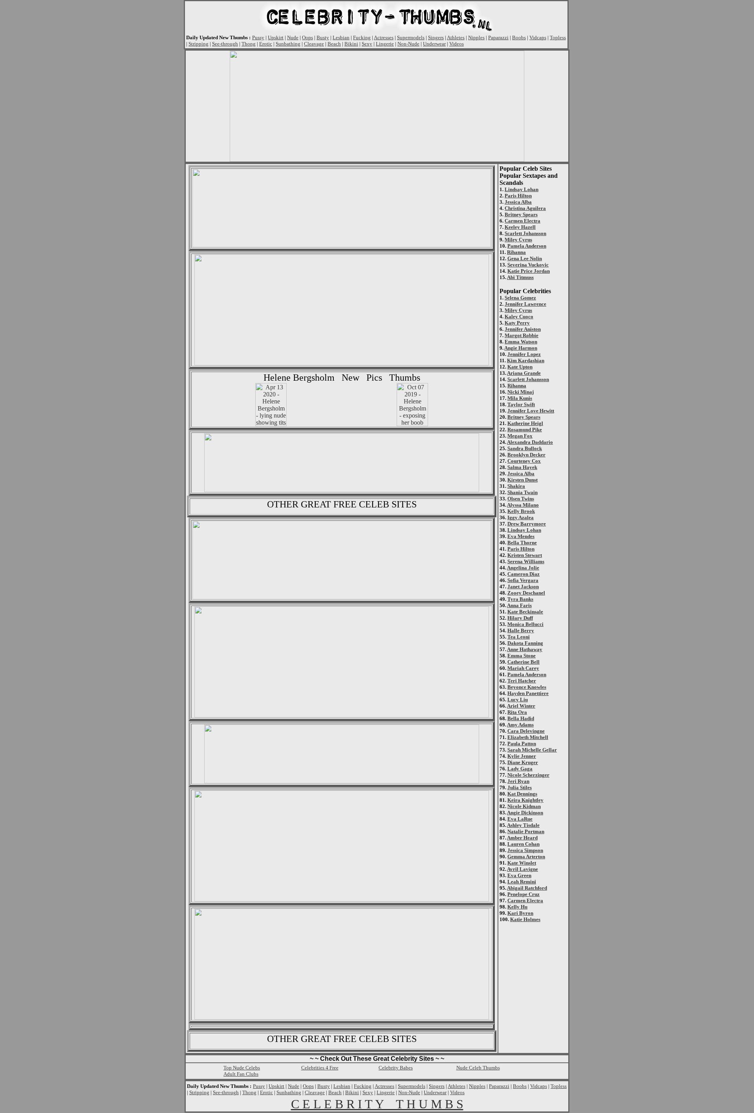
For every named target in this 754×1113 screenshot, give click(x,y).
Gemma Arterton (526, 856)
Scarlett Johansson (525, 233)
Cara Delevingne (526, 731)
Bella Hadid (520, 718)
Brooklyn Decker (526, 455)
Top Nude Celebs (241, 1068)
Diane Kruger (522, 762)
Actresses (383, 37)
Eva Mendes (520, 536)
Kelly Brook (521, 511)
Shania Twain (522, 492)
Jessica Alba (518, 202)
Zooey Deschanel (526, 593)
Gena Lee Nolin (524, 258)
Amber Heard (522, 838)
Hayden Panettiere (528, 693)
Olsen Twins (520, 499)
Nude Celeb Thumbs (478, 1068)
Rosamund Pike (524, 429)
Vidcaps (537, 37)
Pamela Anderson (526, 246)
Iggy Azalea (520, 517)
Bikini (351, 44)
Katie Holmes (525, 919)
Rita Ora (517, 712)
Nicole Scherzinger (528, 775)
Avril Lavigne (522, 869)
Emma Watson (521, 342)
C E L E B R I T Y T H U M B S (377, 1104)
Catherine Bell (523, 662)
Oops (307, 37)
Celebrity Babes (396, 1068)
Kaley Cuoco (519, 316)
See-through (225, 44)
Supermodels (411, 37)
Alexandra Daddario (530, 442)
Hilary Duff (520, 618)
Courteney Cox (524, 461)
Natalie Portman (525, 831)
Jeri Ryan (518, 781)
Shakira (516, 486)
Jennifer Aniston (523, 329)
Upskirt (276, 37)
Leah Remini (521, 882)
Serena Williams (525, 561)
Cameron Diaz (523, 574)
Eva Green (519, 875)
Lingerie (385, 44)
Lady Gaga (520, 769)
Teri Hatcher (521, 681)
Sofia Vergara (522, 580)
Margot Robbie (521, 335)
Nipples (476, 37)
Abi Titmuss (520, 277)
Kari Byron (520, 913)
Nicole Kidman (524, 806)
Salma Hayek (522, 467)
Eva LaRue (520, 819)
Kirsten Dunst (522, 480)
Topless (558, 37)
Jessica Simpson (525, 850)
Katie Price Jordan (528, 271)
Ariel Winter (521, 706)
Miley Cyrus (518, 240)
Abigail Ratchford (527, 888)
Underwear (434, 44)
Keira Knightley (525, 800)
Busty (323, 37)
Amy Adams (520, 725)
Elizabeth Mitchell (527, 737)
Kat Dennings (522, 794)
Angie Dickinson (525, 813)
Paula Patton (521, 743)
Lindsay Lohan (521, 189)
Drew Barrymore (526, 524)
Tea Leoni (518, 637)
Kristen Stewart (524, 555)
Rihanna (516, 252)
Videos (456, 44)
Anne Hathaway (524, 649)
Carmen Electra (522, 221)
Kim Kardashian (525, 360)
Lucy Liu (517, 699)
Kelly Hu (517, 907)
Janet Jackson (523, 586)
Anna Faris (519, 605)
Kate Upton (520, 367)
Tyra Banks (520, 599)
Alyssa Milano (523, 505)
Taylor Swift (521, 404)
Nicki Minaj (520, 392)
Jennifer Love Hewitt (530, 411)
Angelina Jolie (523, 568)
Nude (292, 37)
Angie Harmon (520, 348)
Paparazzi (498, 37)
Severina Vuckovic (528, 265)
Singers (436, 37)
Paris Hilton (518, 196)
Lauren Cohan (523, 844)
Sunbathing (288, 44)
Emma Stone (521, 656)
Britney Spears (521, 214)
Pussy (258, 37)
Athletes (456, 37)
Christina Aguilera (525, 208)
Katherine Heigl (525, 423)
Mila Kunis (519, 398)
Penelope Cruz (523, 894)
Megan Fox (520, 436)
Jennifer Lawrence (525, 304)
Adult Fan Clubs (240, 1074)
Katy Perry (517, 323)
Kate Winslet (521, 863)
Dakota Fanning (525, 643)
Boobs (519, 37)
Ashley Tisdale (523, 825)
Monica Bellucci (525, 624)
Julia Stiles (519, 787)
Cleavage (314, 44)
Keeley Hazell (520, 227)
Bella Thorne (522, 543)
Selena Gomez (520, 298)
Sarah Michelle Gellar (532, 750)
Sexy (367, 44)
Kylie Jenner (521, 756)
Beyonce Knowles (526, 687)
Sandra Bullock (524, 448)
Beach (334, 44)
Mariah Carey (523, 668)
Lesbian (341, 37)
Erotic (265, 44)
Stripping (198, 44)
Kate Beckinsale (525, 612)
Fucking (362, 37)
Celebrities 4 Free (320, 1068)
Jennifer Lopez (524, 354)
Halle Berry (520, 630)
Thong (249, 44)
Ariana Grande (524, 373)
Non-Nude (408, 44)
